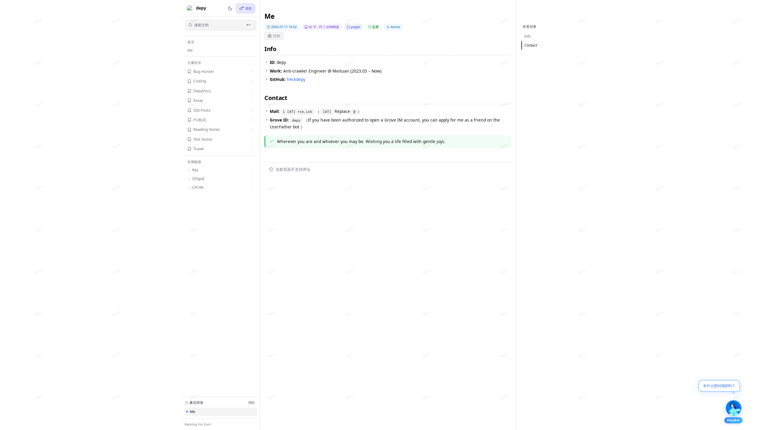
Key (195, 169)
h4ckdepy (296, 79)
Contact (530, 45)
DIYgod (198, 178)
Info (527, 36)
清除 (251, 402)
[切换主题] (230, 8)
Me (190, 50)
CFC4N (198, 187)
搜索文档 (222, 24)
